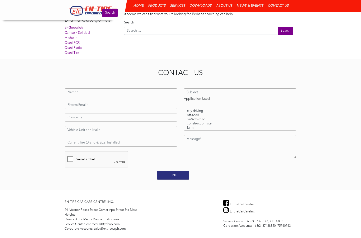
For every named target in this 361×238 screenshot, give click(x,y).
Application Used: (197, 99)
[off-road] (240, 115)
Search (110, 12)
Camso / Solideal (77, 33)
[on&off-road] (240, 120)
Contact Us (278, 6)
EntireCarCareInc (242, 204)
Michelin (71, 38)
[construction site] (240, 124)
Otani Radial (74, 48)
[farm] (240, 128)
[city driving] (240, 111)
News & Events (250, 6)
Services (177, 6)
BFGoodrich (74, 28)
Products (157, 6)
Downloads (200, 6)
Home (138, 6)
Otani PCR (72, 43)
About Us (224, 6)
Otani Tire (72, 53)
